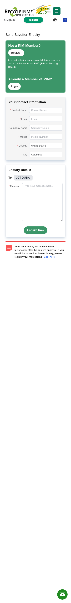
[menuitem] (35, 10)
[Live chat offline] (62, 594)
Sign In (11, 19)
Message (15, 186)
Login (14, 86)
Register (16, 52)
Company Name (18, 127)
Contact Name (19, 110)
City (25, 154)
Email (24, 119)
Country (23, 145)
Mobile (23, 136)
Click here (49, 256)
